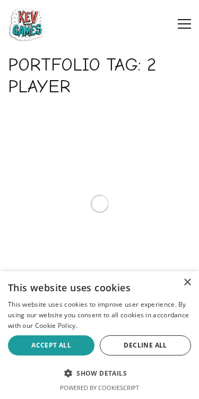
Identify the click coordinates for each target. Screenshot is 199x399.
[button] (99, 373)
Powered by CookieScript (99, 388)
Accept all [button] (51, 345)
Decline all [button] (145, 345)
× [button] (187, 283)
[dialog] (99, 335)
